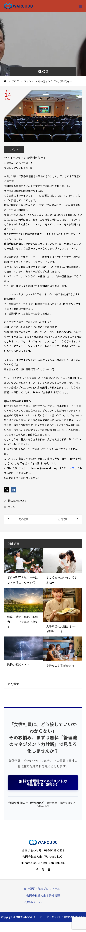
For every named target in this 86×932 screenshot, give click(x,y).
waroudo (21, 500)
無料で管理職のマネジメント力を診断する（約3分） (43, 782)
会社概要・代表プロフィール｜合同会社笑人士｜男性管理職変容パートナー (42, 895)
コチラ (70, 468)
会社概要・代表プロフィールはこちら (57, 804)
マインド (14, 149)
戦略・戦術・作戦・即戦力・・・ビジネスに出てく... (22, 621)
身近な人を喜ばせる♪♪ (60, 665)
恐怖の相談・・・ (18, 664)
